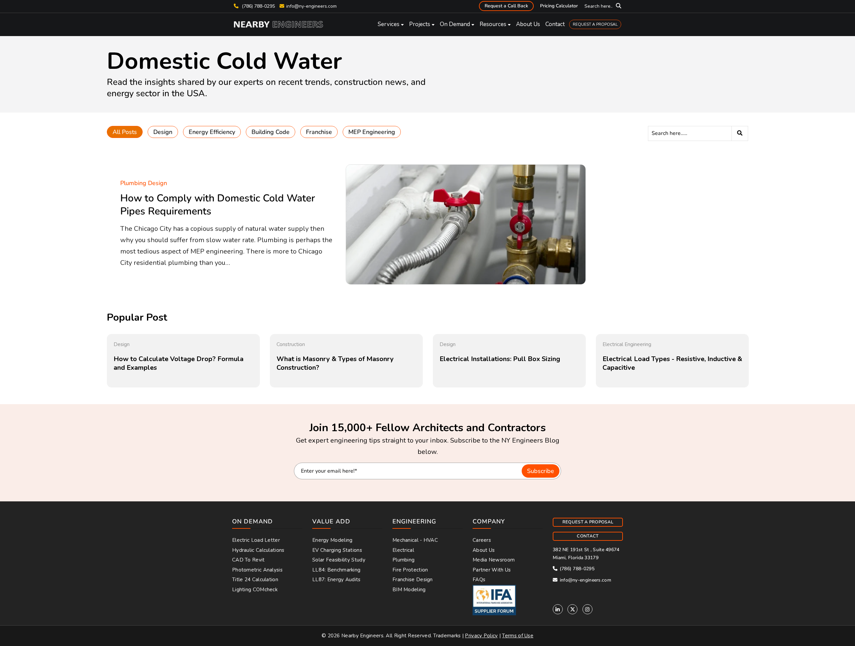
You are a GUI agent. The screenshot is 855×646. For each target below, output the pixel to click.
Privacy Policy (481, 635)
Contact (555, 24)
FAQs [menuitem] (479, 579)
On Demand (455, 24)
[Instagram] (587, 609)
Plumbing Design (143, 183)
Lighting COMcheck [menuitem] (255, 589)
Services (388, 24)
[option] (183, 361)
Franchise (319, 132)
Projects (419, 24)
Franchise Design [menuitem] (412, 579)
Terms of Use (517, 635)
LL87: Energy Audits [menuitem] (336, 579)
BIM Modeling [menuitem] (409, 589)
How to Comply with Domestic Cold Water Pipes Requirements (217, 204)
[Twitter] (572, 609)
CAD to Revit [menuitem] (248, 559)
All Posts (125, 132)
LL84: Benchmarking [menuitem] (336, 570)
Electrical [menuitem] (403, 550)
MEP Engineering (371, 132)
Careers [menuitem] (482, 540)
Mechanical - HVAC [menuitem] (415, 540)
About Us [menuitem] (484, 550)
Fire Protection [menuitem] (410, 570)
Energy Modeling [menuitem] (332, 540)
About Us (528, 24)
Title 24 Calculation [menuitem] (255, 579)
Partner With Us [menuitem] (492, 570)
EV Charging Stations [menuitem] (337, 550)
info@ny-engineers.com (311, 6)
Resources (493, 24)
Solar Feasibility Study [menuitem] (338, 559)
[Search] (739, 133)
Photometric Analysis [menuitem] (257, 570)
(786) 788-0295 (257, 6)
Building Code (270, 132)
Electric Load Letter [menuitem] (256, 540)
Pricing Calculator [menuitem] (559, 6)
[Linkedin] (558, 609)
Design (162, 132)
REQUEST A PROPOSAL (595, 24)
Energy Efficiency (212, 132)
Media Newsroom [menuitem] (494, 559)
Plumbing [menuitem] (403, 559)
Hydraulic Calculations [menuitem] (258, 550)
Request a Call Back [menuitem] (506, 6)
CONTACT (587, 536)
